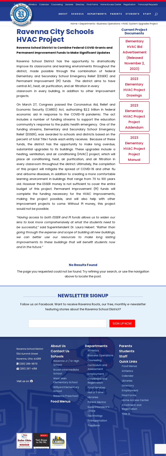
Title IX (126, 414)
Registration (130, 4)
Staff (147, 14)
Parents (116, 14)
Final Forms (92, 4)
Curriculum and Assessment (97, 367)
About (63, 14)
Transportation (97, 420)
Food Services (96, 387)
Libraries (69, 4)
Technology (95, 416)
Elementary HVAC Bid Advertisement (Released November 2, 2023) (135, 55)
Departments (97, 14)
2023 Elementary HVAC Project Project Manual (134, 148)
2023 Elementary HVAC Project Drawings (134, 87)
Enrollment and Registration (97, 381)
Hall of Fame (95, 392)
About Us (58, 346)
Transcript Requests (148, 4)
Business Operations (108, 23)
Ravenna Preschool (65, 396)
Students (133, 14)
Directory (80, 4)
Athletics (93, 350)
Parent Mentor (97, 402)
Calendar (44, 4)
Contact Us (60, 351)
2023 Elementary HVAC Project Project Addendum (134, 116)
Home (74, 23)
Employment (96, 374)
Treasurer (94, 425)
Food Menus (61, 401)
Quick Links (128, 361)
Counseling (57, 4)
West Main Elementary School (65, 380)
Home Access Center (111, 4)
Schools (77, 14)
